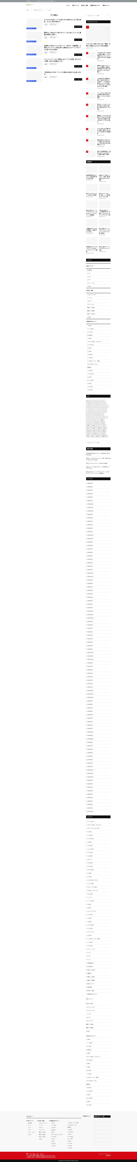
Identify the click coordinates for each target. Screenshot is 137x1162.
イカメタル (97, 403)
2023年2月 (90, 604)
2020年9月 (90, 701)
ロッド (89, 273)
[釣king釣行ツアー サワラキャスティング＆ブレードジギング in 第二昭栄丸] (105, 223)
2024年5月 (90, 556)
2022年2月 (90, 645)
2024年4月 (90, 559)
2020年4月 (90, 718)
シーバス (89, 297)
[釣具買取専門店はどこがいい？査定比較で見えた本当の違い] (92, 169)
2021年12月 (90, 652)
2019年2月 (90, 763)
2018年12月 (90, 770)
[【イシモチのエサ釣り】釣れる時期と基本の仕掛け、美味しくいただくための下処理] (91, 95)
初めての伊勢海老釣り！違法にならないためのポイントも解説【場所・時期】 (104, 153)
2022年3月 (90, 642)
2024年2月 (90, 566)
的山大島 (89, 430)
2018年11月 (90, 773)
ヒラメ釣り (90, 332)
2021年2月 (90, 683)
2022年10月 (90, 618)
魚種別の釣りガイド (95, 5)
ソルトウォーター (91, 294)
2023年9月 (90, 580)
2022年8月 (90, 625)
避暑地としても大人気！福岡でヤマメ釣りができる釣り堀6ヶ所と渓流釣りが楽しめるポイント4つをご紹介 (104, 118)
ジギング (104, 409)
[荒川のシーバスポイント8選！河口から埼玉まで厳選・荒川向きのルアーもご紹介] (91, 107)
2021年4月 (90, 676)
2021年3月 (90, 680)
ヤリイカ (94, 419)
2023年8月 (90, 583)
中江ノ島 (97, 422)
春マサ (88, 428)
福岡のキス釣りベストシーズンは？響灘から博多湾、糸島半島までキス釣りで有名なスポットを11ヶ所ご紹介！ (104, 68)
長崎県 (97, 436)
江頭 (46, 24)
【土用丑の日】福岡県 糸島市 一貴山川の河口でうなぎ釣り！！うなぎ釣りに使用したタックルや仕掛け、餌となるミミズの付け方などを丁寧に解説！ (104, 82)
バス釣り (89, 325)
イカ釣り (89, 338)
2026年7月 (90, 483)
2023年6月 (90, 590)
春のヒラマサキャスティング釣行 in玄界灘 (91, 194)
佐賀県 (88, 425)
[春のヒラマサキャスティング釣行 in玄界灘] (92, 188)
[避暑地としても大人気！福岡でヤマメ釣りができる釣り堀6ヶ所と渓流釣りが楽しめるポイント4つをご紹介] (91, 118)
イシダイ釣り (90, 373)
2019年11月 (90, 735)
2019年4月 (90, 756)
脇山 (46, 77)
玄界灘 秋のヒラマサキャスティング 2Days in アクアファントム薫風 (92, 249)
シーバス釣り (90, 328)
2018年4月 (90, 797)
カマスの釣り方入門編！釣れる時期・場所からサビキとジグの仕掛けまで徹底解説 (104, 131)
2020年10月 (90, 697)
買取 (88, 436)
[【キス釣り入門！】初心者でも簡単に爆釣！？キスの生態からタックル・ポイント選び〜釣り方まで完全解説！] (91, 55)
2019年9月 (90, 742)
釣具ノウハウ (75, 5)
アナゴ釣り (90, 835)
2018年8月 (90, 783)
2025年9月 (90, 514)
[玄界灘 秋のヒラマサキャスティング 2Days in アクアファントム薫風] (92, 241)
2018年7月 (90, 787)
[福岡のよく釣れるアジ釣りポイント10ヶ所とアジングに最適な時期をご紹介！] (34, 37)
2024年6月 (90, 552)
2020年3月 (90, 721)
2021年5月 (90, 673)
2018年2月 (90, 804)
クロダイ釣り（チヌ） (92, 364)
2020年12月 (90, 690)
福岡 (99, 430)
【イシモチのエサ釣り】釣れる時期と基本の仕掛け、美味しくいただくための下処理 (104, 95)
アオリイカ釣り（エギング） (94, 341)
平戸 (99, 425)
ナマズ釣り (90, 914)
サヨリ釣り (90, 894)
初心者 (94, 425)
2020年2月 (90, 725)
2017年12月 (90, 811)
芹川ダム (89, 433)
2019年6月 (90, 749)
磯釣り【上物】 (91, 307)
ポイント (105, 417)
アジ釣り (46, 23)
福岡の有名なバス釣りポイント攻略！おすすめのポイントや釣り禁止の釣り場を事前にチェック (104, 142)
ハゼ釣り (89, 921)
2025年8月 (90, 517)
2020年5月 (90, 714)
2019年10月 (90, 739)
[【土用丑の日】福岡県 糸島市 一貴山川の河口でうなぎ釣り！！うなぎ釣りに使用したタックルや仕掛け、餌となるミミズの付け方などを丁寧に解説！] (91, 81)
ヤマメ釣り (90, 386)
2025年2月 (90, 531)
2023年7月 (90, 587)
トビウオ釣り (70, 1136)
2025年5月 (90, 524)
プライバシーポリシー (105, 1154)
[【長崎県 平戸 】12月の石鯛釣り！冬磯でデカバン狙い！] (92, 223)
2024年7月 (90, 549)
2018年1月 (90, 808)
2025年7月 (90, 521)
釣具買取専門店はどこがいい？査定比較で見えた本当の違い (91, 177)
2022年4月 (90, 638)
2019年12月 (90, 732)
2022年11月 (90, 614)
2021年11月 (90, 656)
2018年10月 (90, 777)
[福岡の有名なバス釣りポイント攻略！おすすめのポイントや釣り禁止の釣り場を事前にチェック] (91, 142)
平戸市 (103, 425)
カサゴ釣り (90, 354)
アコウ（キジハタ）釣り (93, 828)
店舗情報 (108, 1155)
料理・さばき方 (91, 314)
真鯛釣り (89, 367)
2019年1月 (90, 766)
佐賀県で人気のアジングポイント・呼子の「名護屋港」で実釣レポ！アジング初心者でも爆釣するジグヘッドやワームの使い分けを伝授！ (62, 47)
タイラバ (98, 411)
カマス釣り (90, 866)
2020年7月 (90, 707)
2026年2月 (90, 497)
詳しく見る (77, 26)
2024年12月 (90, 535)
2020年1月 (90, 728)
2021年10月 (90, 659)
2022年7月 (90, 628)
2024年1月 (90, 569)
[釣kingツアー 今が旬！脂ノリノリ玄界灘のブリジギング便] (105, 188)
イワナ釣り (90, 390)
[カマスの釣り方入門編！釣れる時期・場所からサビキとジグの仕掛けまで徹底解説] (91, 131)
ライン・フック (91, 283)
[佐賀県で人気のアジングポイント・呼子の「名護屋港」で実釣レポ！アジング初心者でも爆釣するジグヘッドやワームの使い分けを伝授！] (34, 50)
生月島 (104, 428)
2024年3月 (90, 562)
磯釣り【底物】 (91, 310)
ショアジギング (90, 409)
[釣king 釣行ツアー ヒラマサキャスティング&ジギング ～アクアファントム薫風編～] (92, 204)
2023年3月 (90, 600)
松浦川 (94, 428)
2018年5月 (90, 794)
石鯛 (94, 430)
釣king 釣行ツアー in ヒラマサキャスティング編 (104, 248)
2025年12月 (90, 504)
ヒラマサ (89, 414)
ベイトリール (97, 417)
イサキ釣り (90, 370)
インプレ (104, 403)
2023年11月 (90, 576)
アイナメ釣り (90, 821)
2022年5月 (90, 635)
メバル (88, 419)
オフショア (95, 406)
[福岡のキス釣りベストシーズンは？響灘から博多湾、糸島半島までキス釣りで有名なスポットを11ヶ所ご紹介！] (91, 68)
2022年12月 (90, 611)
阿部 (46, 52)
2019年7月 (90, 745)
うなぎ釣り (90, 856)
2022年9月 (90, 621)
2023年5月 (90, 593)
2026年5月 (90, 490)
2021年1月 (90, 687)
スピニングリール (90, 411)
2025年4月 (90, 528)
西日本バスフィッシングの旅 (99, 433)
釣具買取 (89, 270)
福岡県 (103, 430)
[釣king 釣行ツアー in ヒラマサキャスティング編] (105, 241)
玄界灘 (99, 428)
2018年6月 (90, 790)
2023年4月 (90, 597)
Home (27, 10)
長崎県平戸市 (104, 436)
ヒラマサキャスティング (98, 414)
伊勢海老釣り (90, 963)
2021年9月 (90, 663)
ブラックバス (90, 304)
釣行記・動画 (84, 5)
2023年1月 (90, 607)
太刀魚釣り (90, 335)
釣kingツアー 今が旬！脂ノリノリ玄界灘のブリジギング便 (104, 195)
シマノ (106, 406)
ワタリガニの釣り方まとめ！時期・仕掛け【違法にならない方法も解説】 (98, 45)
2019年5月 (90, 752)
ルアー (89, 279)
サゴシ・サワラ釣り (92, 887)
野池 (92, 436)
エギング (89, 301)
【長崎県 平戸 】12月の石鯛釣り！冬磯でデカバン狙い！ (91, 230)
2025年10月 (90, 511)
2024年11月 (90, 538)
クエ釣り (89, 377)
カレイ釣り (70, 1143)
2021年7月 (90, 666)
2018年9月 (90, 780)
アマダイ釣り (90, 838)
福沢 (46, 37)
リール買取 (101, 419)
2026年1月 (90, 500)
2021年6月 (90, 669)
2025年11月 (90, 507)
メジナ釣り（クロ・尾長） (94, 361)
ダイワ (104, 411)
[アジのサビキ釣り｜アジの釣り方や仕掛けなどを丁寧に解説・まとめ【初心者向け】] (34, 24)
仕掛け (102, 422)
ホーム (68, 5)
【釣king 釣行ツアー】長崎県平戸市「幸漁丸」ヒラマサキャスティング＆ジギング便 (104, 213)
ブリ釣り (89, 348)
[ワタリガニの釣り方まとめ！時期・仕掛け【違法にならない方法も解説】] (98, 34)
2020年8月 (90, 704)
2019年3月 (90, 759)
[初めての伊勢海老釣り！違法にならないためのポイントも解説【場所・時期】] (91, 154)
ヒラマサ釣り (90, 345)
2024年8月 (90, 545)
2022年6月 (90, 632)
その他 (89, 286)
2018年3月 (90, 801)
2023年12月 (90, 573)
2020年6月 (90, 711)
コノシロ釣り (90, 883)
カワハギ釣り (90, 380)
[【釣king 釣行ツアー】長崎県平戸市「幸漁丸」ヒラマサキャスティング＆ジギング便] (105, 204)
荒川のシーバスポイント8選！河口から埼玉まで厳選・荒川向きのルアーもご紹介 (104, 107)
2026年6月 (90, 486)
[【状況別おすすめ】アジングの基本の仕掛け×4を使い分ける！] (34, 76)
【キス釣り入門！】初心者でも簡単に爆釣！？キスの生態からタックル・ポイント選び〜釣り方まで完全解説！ (104, 56)
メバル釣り (90, 357)
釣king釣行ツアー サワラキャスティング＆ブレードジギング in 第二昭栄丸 (104, 231)
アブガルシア (89, 403)
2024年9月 (90, 542)
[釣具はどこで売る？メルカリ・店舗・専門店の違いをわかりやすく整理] (105, 169)
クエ (101, 406)
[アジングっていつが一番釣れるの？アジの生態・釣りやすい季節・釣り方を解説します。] (34, 63)
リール (89, 276)
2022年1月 (90, 649)
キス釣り (89, 383)
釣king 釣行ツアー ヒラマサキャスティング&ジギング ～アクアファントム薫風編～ (91, 213)
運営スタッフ (106, 5)
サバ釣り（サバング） (92, 890)
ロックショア (89, 422)
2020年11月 (90, 694)
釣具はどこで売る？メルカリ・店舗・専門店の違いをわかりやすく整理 (104, 178)
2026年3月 (90, 493)
